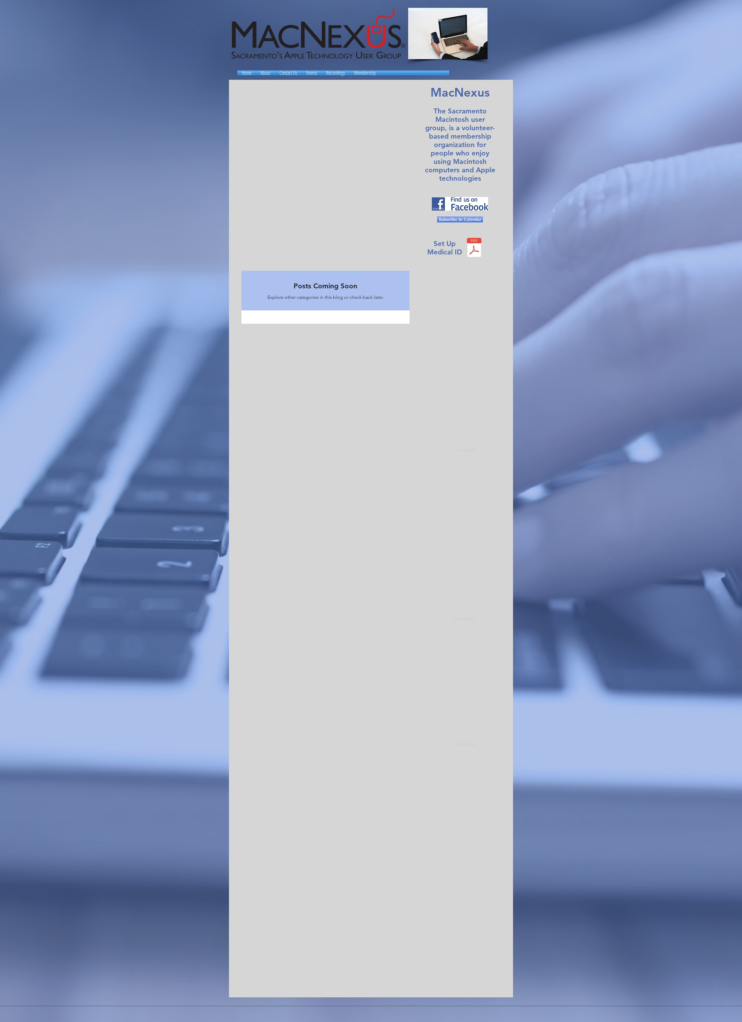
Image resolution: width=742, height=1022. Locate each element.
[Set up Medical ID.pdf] (474, 248)
